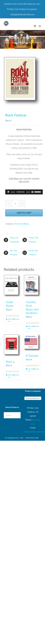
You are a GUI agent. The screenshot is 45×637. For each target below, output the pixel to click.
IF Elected (32, 355)
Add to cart (24, 213)
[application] (24, 191)
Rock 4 (10, 361)
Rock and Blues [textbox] (32, 398)
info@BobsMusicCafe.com (22, 14)
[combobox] (32, 398)
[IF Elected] (32, 342)
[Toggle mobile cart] (35, 26)
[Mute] (32, 192)
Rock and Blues (22, 224)
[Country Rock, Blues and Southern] (32, 286)
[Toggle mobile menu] (40, 26)
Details (16, 319)
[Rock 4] (12, 345)
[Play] (8, 192)
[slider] (38, 191)
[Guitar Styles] (12, 286)
